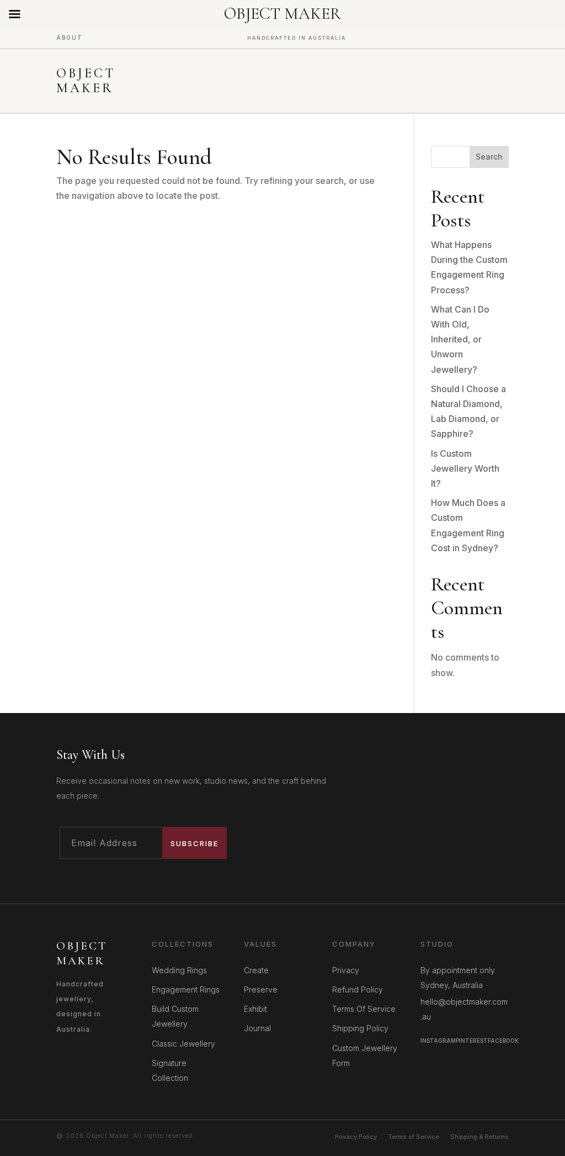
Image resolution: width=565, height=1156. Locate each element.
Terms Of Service (364, 1009)
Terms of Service (413, 1137)
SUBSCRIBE (194, 843)
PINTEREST (472, 1040)
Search (489, 156)
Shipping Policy (360, 1028)
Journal (257, 1028)
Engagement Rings (186, 989)
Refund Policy (357, 989)
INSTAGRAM (438, 1040)
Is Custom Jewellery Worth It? (465, 468)
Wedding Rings (179, 970)
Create (256, 970)
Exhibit (255, 1009)
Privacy (345, 970)
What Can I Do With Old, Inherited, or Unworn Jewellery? (460, 339)
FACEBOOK (503, 1040)
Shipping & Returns (479, 1137)
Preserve (261, 989)
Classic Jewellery (183, 1043)
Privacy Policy (356, 1137)
